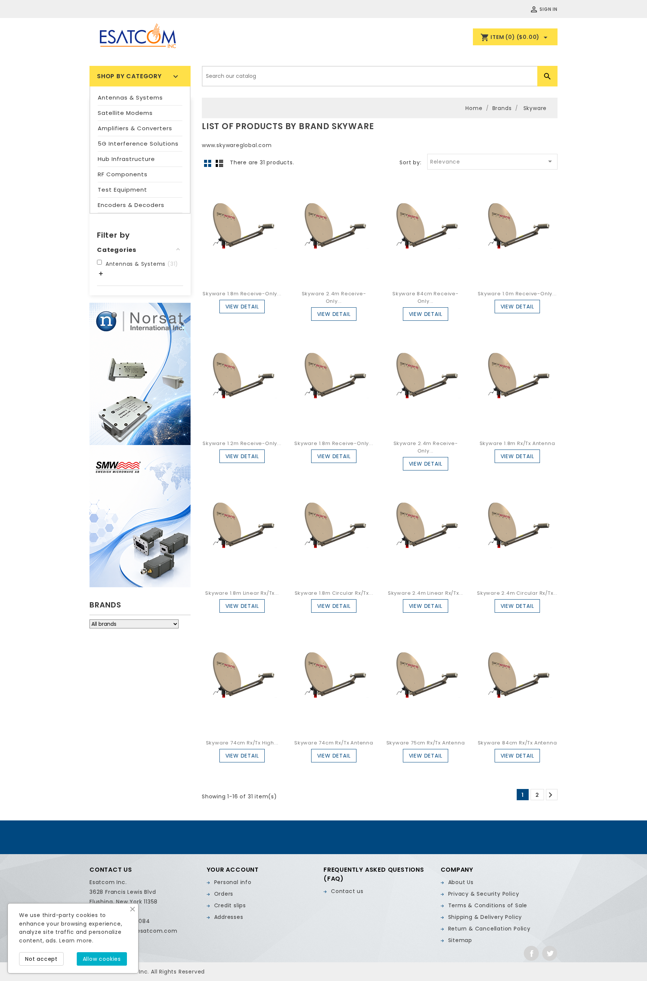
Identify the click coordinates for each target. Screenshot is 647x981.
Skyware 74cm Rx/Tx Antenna (333, 742)
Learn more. (76, 940)
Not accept (41, 959)
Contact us (347, 891)
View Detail (242, 306)
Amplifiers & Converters (135, 128)
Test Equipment (122, 190)
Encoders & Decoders (131, 205)
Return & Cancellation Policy (489, 928)
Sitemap (460, 940)
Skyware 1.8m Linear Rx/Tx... (242, 593)
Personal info (233, 882)
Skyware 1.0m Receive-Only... (517, 293)
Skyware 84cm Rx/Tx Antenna (517, 742)
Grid (208, 163)
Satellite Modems (125, 113)
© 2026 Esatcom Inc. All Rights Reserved (147, 971)
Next (551, 795)
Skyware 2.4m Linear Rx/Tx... (425, 593)
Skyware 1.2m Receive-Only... (242, 443)
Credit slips (230, 905)
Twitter (550, 953)
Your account (233, 869)
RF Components (123, 174)
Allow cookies (102, 959)
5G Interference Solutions (138, 143)
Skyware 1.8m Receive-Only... (242, 293)
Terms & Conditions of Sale (488, 905)
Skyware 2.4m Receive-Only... (334, 297)
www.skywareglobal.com (237, 145)
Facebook (531, 953)
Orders (224, 894)
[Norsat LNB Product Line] (140, 374)
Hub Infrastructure (126, 159)
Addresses (228, 917)
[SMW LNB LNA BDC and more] (140, 516)
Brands (105, 605)
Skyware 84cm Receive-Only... (425, 297)
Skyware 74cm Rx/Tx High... (242, 742)
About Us (461, 882)
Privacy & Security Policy (483, 894)
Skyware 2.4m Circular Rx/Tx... (517, 593)
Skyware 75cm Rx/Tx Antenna (425, 742)
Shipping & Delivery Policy (485, 917)
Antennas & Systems (130, 97)
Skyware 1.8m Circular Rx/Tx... (334, 593)
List (219, 163)
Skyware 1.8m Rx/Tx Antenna (517, 443)
